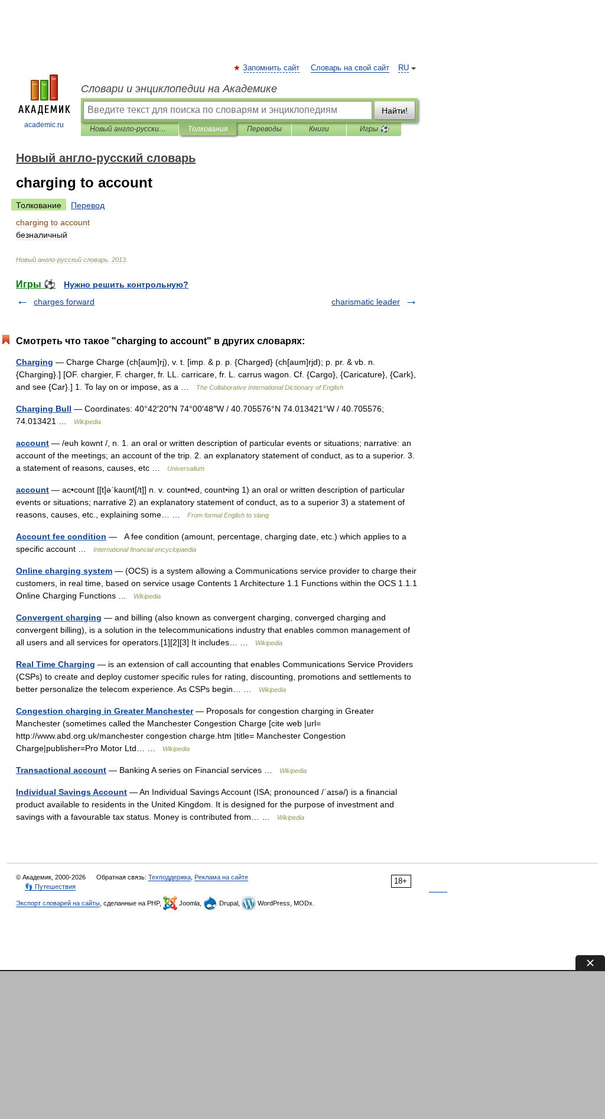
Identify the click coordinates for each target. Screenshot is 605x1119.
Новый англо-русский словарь (130, 129)
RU (403, 68)
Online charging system (64, 570)
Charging (34, 362)
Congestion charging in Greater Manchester (104, 711)
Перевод (88, 205)
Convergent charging (59, 617)
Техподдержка (169, 877)
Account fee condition (61, 536)
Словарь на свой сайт (350, 68)
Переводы (264, 129)
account (32, 443)
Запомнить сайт (272, 68)
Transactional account (61, 770)
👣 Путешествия (50, 886)
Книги (319, 129)
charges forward (64, 301)
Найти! (395, 110)
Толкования (207, 129)
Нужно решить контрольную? (126, 284)
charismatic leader (365, 301)
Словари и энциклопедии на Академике (179, 89)
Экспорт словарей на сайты (58, 903)
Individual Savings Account (71, 792)
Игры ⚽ (374, 129)
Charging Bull (43, 408)
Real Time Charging (55, 664)
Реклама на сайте (221, 877)
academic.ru (44, 125)
